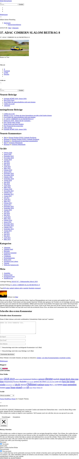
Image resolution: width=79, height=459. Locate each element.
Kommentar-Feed (9, 276)
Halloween (7, 254)
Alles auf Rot (8, 127)
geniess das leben (40, 381)
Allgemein (15, 28)
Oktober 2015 (8, 227)
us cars (24, 387)
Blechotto (7, 251)
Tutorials (6, 263)
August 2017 (8, 196)
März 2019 (7, 168)
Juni (13, 384)
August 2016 (8, 210)
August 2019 (8, 159)
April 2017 (7, 199)
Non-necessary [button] (4, 449)
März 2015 (7, 239)
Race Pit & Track (9, 100)
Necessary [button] (3, 442)
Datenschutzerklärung (14, 24)
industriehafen (9, 384)
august (21, 379)
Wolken (39, 387)
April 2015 (7, 237)
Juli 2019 (6, 161)
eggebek (25, 288)
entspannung (8, 381)
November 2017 (9, 191)
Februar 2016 (8, 220)
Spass (13, 387)
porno (46, 384)
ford (28, 381)
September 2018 (9, 178)
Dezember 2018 (9, 173)
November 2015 (9, 225)
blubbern (35, 379)
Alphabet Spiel (8, 249)
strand (19, 387)
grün (56, 381)
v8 (27, 387)
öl (41, 387)
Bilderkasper (4, 14)
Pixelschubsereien (9, 258)
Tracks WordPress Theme (8, 399)
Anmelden (7, 273)
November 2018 (9, 175)
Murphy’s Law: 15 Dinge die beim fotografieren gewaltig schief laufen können (28, 115)
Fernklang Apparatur (10, 253)
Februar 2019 (8, 170)
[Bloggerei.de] (4, 369)
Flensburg (16, 381)
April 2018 (7, 185)
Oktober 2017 (8, 192)
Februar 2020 (8, 152)
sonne (7, 387)
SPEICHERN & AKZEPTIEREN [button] (10, 458)
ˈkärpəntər (7, 105)
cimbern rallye (18, 288)
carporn (41, 379)
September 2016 (9, 208)
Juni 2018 (7, 182)
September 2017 (9, 194)
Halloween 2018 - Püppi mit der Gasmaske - (17, 120)
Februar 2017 (8, 203)
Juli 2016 (6, 211)
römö (65, 384)
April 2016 (7, 217)
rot (53, 384)
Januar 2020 (7, 154)
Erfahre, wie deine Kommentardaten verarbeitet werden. (54, 358)
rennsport (38, 288)
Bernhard (7, 139)
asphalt (12, 288)
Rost (51, 385)
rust (56, 384)
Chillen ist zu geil (9, 104)
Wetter (34, 387)
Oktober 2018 (8, 177)
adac (7, 288)
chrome (49, 378)
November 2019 (9, 158)
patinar (40, 384)
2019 (4, 288)
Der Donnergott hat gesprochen (13, 126)
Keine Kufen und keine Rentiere (14, 124)
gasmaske (31, 381)
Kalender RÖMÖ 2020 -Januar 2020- (15, 98)
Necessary (5, 444)
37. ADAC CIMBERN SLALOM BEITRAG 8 (18, 119)
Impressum (7, 23)
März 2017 (7, 201)
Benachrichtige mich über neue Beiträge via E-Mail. (18, 351)
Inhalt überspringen (6, 1)
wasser (31, 387)
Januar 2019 (7, 172)
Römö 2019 (7, 260)
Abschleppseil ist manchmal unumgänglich (25, 141)
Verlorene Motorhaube (16, 143)
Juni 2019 (7, 163)
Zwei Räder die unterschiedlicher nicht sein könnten (19, 102)
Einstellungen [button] (6, 417)
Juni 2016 (7, 213)
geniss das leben (50, 381)
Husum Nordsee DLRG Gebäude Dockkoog (22, 137)
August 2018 (8, 180)
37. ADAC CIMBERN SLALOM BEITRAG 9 (25, 285)
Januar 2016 (7, 222)
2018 (6, 378)
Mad (9, 28)
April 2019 (7, 166)
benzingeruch (27, 379)
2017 (1, 379)
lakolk (17, 384)
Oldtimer (32, 384)
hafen (60, 381)
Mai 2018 (7, 184)
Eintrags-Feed (8, 275)
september (72, 384)
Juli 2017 (6, 198)
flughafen (31, 288)
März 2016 (7, 218)
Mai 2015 (7, 236)
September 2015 (9, 229)
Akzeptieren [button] (16, 417)
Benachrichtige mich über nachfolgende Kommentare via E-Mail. (22, 347)
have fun (65, 381)
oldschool (23, 384)
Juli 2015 (6, 232)
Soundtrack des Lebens (11, 261)
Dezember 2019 (9, 156)
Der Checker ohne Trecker (12, 122)
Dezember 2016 (9, 206)
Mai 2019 (7, 165)
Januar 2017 (7, 205)
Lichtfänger (7, 256)
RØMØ (59, 385)
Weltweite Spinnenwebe (11, 265)
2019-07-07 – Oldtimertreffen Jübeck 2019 (24, 281)
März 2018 (7, 187)
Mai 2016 (7, 215)
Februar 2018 (8, 189)
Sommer (2, 387)
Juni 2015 (7, 234)
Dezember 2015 (9, 224)
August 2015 (8, 231)
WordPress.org (8, 278)
